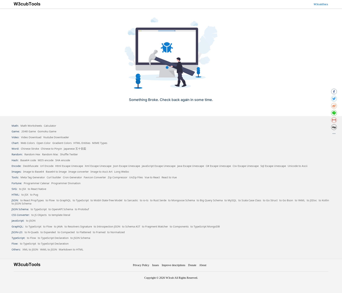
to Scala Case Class (249, 200)
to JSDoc (312, 200)
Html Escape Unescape (69, 166)
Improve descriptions (173, 265)
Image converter (78, 171)
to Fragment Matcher (155, 226)
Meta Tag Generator (32, 177)
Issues (155, 265)
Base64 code (28, 160)
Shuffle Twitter (69, 154)
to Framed (99, 232)
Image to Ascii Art (101, 171)
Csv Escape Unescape (246, 166)
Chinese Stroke (30, 148)
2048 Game (28, 131)
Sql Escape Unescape (273, 166)
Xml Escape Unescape (98, 166)
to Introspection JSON (107, 226)
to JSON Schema (21, 203)
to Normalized (116, 232)
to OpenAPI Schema (60, 209)
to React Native (37, 189)
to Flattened (83, 232)
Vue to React (152, 177)
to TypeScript (81, 200)
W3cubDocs (321, 4)
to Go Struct (270, 200)
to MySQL (230, 200)
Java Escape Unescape (190, 166)
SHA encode (62, 160)
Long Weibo (121, 171)
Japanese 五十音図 (75, 148)
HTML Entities (81, 143)
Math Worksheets (31, 125)
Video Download (31, 137)
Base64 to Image (56, 171)
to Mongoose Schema (181, 200)
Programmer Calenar (37, 183)
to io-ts (144, 200)
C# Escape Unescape (218, 166)
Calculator (50, 125)
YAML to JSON (48, 249)
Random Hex (32, 154)
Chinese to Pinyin (51, 148)
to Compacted (66, 232)
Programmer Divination (66, 183)
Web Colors (28, 143)
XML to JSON (30, 249)
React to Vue (169, 177)
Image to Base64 (33, 171)
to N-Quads (32, 232)
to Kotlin (324, 200)
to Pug (34, 194)
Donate (192, 265)
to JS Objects (39, 215)
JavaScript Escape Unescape (158, 166)
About (202, 265)
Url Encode (46, 166)
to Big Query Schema (210, 200)
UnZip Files (136, 177)
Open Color (44, 143)
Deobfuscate (30, 166)
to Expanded (48, 232)
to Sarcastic (131, 200)
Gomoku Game (47, 131)
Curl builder (54, 177)
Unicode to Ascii (297, 166)
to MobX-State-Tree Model (106, 200)
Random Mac (50, 154)
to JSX (22, 189)
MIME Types (99, 143)
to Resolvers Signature (78, 226)
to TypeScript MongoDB (205, 226)
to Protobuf (82, 209)
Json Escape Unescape (126, 166)
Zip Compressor (117, 177)
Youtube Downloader (56, 137)
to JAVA (58, 226)
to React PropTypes (32, 200)
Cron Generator (72, 177)
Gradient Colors (62, 143)
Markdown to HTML (71, 249)
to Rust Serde (158, 200)
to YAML (300, 200)
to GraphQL (63, 200)
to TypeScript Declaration (53, 238)
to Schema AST (131, 226)
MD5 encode (45, 160)
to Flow (50, 200)
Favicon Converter (95, 177)
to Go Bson (286, 200)
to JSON (30, 220)
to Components (179, 226)
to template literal (59, 215)
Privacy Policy (141, 265)
